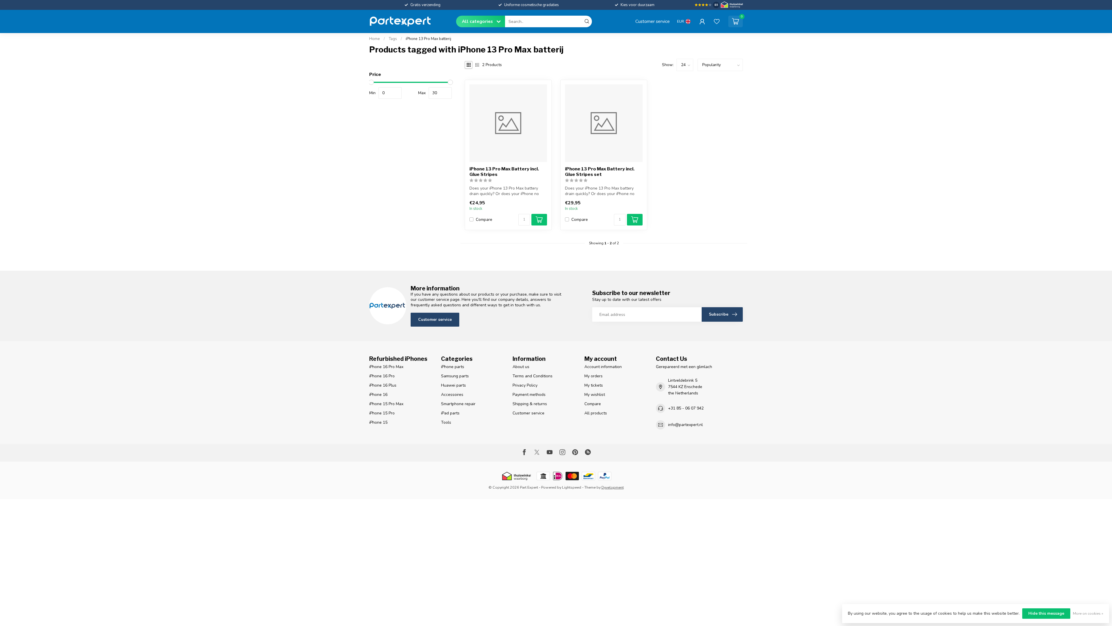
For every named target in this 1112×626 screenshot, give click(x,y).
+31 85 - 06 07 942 (686, 408)
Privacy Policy (525, 385)
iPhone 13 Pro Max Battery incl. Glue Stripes (504, 171)
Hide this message (1046, 613)
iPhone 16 (378, 394)
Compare (484, 219)
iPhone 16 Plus (382, 385)
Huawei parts (453, 385)
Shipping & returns (530, 404)
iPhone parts (452, 367)
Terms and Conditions (533, 376)
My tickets (593, 385)
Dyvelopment (612, 487)
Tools (446, 422)
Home (374, 38)
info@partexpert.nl (685, 424)
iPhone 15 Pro (382, 413)
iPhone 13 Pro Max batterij (428, 38)
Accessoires (452, 394)
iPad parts (450, 413)
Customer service (652, 21)
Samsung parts (455, 376)
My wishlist (594, 394)
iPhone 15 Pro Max (386, 404)
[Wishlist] (717, 21)
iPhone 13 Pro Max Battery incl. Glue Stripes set (599, 171)
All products (595, 413)
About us (521, 367)
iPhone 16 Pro (382, 376)
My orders (593, 376)
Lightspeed (571, 487)
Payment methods (529, 394)
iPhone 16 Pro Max (386, 367)
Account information (603, 367)
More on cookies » (1088, 613)
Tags (393, 38)
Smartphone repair (458, 404)
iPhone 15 (378, 422)
